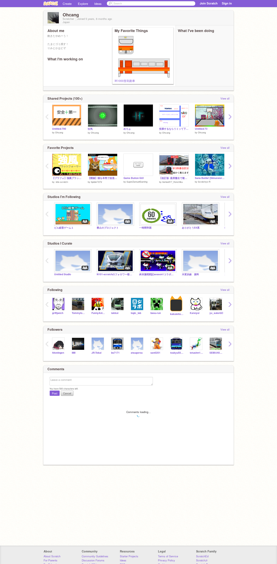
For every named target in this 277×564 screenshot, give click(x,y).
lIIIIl (73, 352)
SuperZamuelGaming (137, 181)
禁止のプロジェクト (108, 227)
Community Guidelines (95, 556)
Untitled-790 (59, 129)
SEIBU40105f (216, 352)
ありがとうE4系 (191, 227)
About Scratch (52, 556)
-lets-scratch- (62, 181)
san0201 (155, 352)
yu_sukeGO (216, 313)
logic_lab (136, 313)
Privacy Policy (166, 560)
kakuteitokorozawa (177, 314)
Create (67, 3)
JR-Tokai (96, 352)
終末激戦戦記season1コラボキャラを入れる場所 (157, 274)
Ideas (98, 3)
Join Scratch (209, 3)
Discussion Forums (93, 560)
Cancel (67, 393)
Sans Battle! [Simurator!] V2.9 (209, 178)
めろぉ (127, 129)
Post (54, 393)
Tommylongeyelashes (78, 313)
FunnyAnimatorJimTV (98, 313)
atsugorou (137, 352)
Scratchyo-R (204, 181)
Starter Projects (129, 556)
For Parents (50, 560)
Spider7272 (96, 181)
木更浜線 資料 (190, 274)
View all (225, 98)
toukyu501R (177, 352)
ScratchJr (201, 560)
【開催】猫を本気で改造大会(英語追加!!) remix (102, 178)
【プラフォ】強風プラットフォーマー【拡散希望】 (67, 178)
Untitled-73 (201, 129)
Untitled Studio (62, 274)
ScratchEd (202, 556)
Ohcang (59, 132)
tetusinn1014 (196, 352)
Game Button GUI (133, 178)
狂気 (90, 129)
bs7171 (115, 352)
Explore (83, 3)
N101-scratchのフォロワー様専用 (115, 274)
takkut (114, 313)
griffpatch (57, 313)
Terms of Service (168, 556)
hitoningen (58, 352)
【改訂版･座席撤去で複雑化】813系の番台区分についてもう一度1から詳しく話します (174, 178)
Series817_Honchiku (172, 181)
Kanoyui (194, 313)
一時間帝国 (145, 227)
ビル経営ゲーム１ (64, 227)
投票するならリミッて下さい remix (174, 129)
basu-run (155, 313)
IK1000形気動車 (125, 81)
